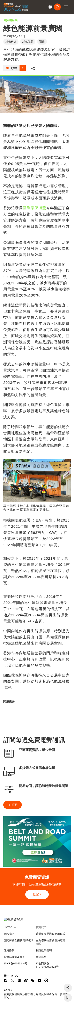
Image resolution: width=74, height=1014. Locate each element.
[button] (66, 7)
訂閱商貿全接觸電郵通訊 (18, 940)
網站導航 (41, 956)
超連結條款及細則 (14, 956)
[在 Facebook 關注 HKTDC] (5, 980)
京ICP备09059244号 (15, 963)
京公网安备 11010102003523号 (47, 965)
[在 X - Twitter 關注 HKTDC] (12, 980)
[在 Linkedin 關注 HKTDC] (19, 980)
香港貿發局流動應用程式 (50, 933)
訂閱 (14, 804)
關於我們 (41, 927)
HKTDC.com (11, 927)
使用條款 (9, 950)
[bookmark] (68, 998)
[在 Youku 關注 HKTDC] (46, 980)
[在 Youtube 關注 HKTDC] (39, 980)
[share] (68, 988)
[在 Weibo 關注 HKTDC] (26, 980)
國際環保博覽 (34, 208)
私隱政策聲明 (44, 950)
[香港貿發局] (37, 921)
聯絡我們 (9, 933)
